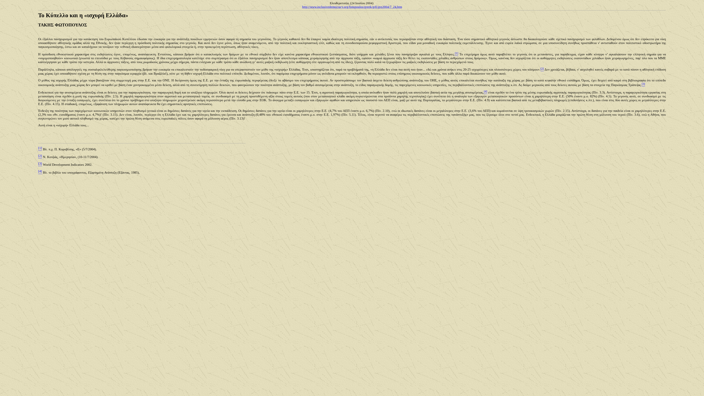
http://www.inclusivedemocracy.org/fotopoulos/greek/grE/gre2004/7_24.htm (352, 7)
